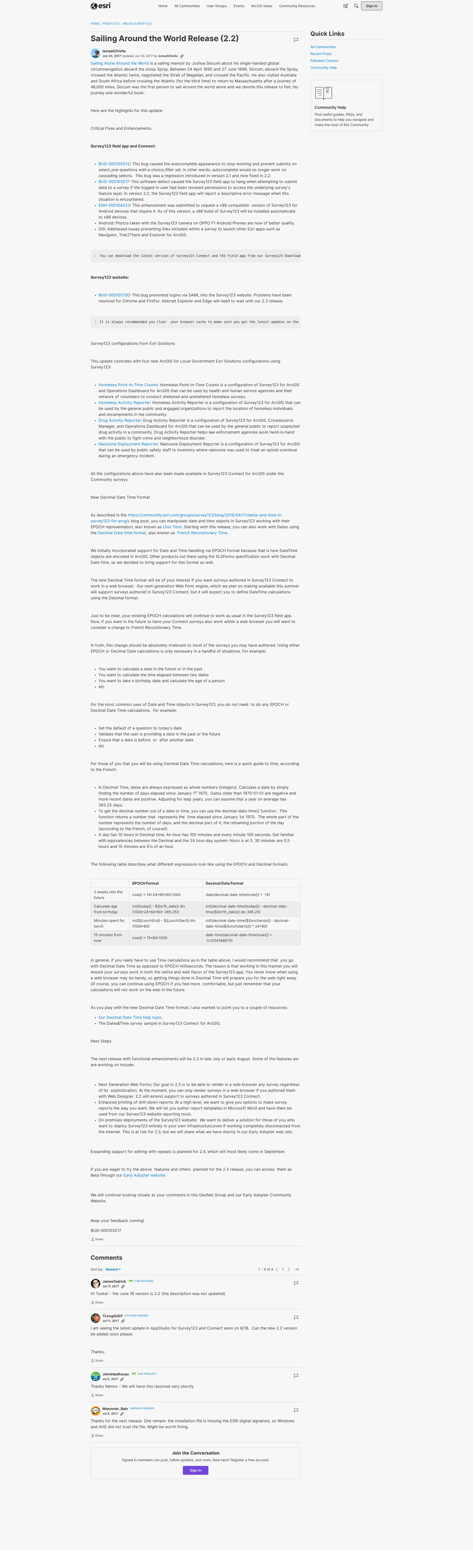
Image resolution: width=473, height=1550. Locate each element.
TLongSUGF (112, 1316)
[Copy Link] (182, 56)
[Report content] (296, 40)
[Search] (356, 5)
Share (97, 1239)
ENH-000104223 (114, 205)
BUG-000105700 (114, 294)
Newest (111, 1269)
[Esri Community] (101, 6)
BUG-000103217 (114, 181)
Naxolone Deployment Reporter (128, 443)
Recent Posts (321, 54)
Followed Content (324, 60)
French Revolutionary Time (202, 532)
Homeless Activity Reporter (124, 402)
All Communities (323, 47)
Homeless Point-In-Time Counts (128, 384)
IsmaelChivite (114, 51)
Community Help (323, 67)
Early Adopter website (144, 1175)
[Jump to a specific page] (297, 1269)
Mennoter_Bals (115, 1408)
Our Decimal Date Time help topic (130, 1017)
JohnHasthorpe (115, 1374)
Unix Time (172, 526)
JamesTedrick (114, 1281)
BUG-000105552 (114, 163)
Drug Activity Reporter (120, 420)
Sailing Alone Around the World (120, 63)
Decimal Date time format (122, 532)
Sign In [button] (196, 1470)
